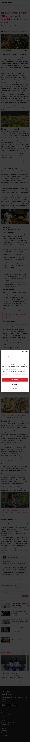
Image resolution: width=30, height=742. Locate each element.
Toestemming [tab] (5, 356)
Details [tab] (15, 356)
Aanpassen (14, 384)
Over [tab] (24, 356)
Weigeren (15, 388)
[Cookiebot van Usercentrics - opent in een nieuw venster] (22, 352)
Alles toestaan (15, 379)
